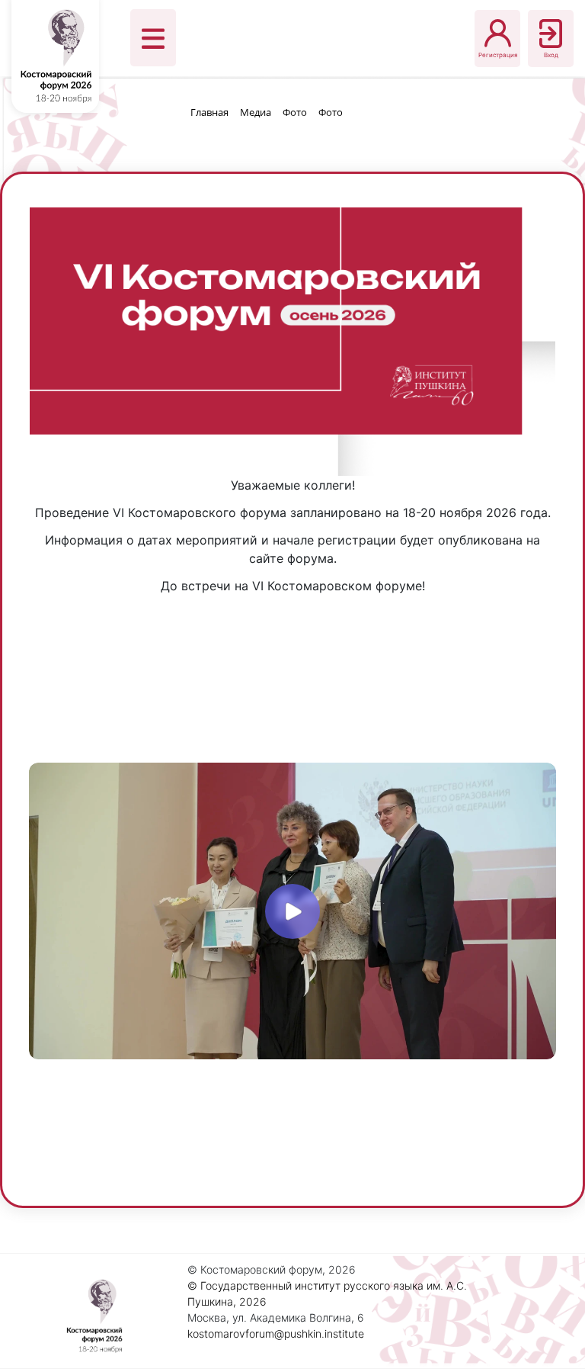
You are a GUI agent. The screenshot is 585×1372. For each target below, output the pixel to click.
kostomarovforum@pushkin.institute (275, 1333)
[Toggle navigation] (153, 37)
